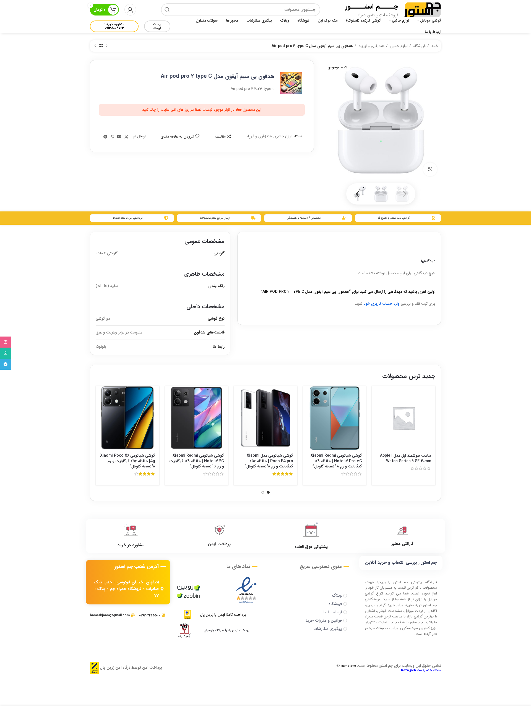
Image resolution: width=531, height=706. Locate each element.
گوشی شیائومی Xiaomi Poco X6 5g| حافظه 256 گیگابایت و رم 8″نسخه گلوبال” (127, 460)
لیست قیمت (157, 26)
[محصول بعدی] (95, 46)
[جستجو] (167, 9)
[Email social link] (119, 136)
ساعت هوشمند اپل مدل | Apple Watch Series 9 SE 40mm (405, 458)
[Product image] (334, 418)
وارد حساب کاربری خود (382, 304)
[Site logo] (422, 9)
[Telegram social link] (105, 136)
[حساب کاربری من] (130, 9)
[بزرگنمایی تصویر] (430, 169)
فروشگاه (419, 46)
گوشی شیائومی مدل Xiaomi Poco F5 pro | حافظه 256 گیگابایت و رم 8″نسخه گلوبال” (269, 460)
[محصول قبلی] (106, 46)
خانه (434, 46)
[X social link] (126, 136)
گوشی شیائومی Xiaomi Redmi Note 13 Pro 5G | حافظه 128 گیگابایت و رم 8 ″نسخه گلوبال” (336, 460)
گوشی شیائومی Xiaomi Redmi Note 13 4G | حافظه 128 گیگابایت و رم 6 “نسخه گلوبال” (196, 460)
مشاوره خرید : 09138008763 (114, 26)
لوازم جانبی (398, 46)
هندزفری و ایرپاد (371, 46)
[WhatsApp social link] (112, 136)
